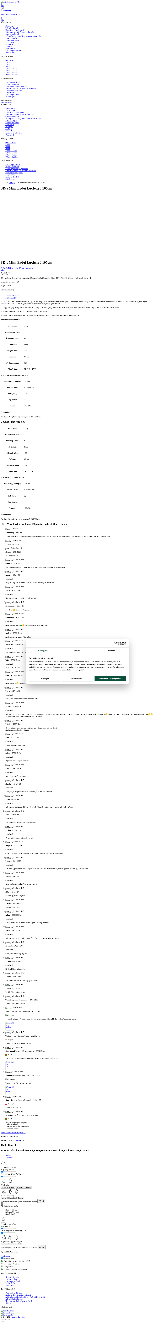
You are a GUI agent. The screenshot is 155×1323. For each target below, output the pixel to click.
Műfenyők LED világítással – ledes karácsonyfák (23, 36)
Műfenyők (9, 44)
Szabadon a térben (8, 1187)
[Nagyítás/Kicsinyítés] (9, 1319)
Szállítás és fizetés (11, 1279)
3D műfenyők (10, 26)
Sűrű (19, 1244)
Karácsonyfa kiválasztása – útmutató (18, 1295)
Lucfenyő (8, 46)
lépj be (17, 1140)
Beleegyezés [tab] (43, 651)
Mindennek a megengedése (110, 678)
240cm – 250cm (11, 70)
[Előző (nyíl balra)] (2, 1321)
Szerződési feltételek (12, 1281)
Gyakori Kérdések (12, 1277)
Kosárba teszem (7, 290)
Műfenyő (12, 183)
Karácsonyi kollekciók (13, 50)
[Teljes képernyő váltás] (6, 1319)
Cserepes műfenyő (12, 34)
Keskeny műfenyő (12, 40)
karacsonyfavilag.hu (18, 1317)
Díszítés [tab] (8, 1155)
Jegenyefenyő (10, 48)
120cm (7, 62)
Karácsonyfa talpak (12, 94)
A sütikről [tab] (111, 651)
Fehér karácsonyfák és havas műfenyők (19, 32)
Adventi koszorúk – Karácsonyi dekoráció (20, 88)
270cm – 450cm (11, 72)
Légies (4, 1198)
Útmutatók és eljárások (13, 1293)
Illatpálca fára (10, 92)
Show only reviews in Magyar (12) (13, 1133)
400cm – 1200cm (11, 75)
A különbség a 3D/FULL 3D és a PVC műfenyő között (25, 1297)
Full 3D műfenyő (11, 28)
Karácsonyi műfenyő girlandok (16, 86)
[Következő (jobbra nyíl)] (4, 1321)
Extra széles (9, 42)
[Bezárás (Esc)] (2, 1319)
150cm (7, 64)
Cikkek (8, 1303)
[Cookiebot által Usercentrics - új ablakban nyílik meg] (116, 643)
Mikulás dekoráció (12, 84)
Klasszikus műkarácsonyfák (15, 30)
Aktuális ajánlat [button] (6, 102)
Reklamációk (10, 1283)
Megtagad (45, 678)
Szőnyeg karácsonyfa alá (14, 90)
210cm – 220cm (11, 68)
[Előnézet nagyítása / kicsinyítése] (41, 1201)
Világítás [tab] (8, 1157)
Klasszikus (12, 1198)
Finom (4, 1244)
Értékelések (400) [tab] (11, 298)
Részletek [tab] (77, 651)
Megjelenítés (5, 1256)
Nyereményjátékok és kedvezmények (18, 1301)
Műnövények (10, 97)
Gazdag (20, 1198)
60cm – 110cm (10, 60)
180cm (7, 66)
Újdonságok (9, 53)
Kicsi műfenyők (11, 38)
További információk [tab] (12, 296)
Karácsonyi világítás (12, 82)
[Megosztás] (4, 1319)
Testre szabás (76, 678)
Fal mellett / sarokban (23, 1187)
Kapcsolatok (9, 1285)
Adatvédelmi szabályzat (13, 1299)
